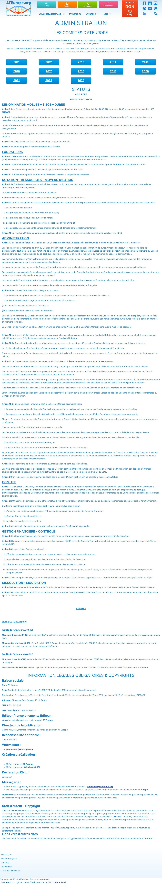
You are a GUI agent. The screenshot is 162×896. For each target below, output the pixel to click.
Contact (5, 862)
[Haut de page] (157, 891)
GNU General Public (57, 882)
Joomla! (4, 882)
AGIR (106, 14)
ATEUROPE (91, 14)
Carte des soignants (10, 870)
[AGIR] (109, 14)
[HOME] (18, 8)
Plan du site (6, 854)
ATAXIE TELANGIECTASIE (50, 14)
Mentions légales (9, 858)
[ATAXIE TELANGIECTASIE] (63, 14)
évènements (75, 14)
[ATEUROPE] (97, 14)
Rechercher (6, 866)
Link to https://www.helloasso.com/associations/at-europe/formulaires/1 (130, 8)
